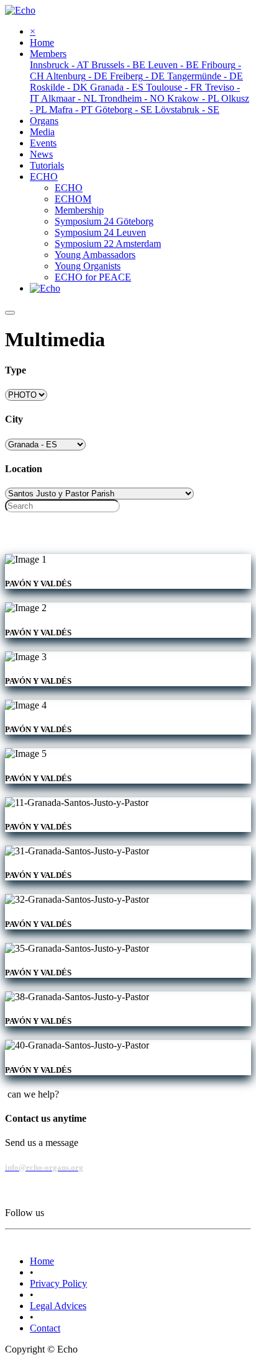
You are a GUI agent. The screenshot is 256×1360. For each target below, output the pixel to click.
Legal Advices (58, 1305)
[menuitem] (42, 42)
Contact (45, 1328)
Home (42, 1261)
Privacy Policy (58, 1283)
